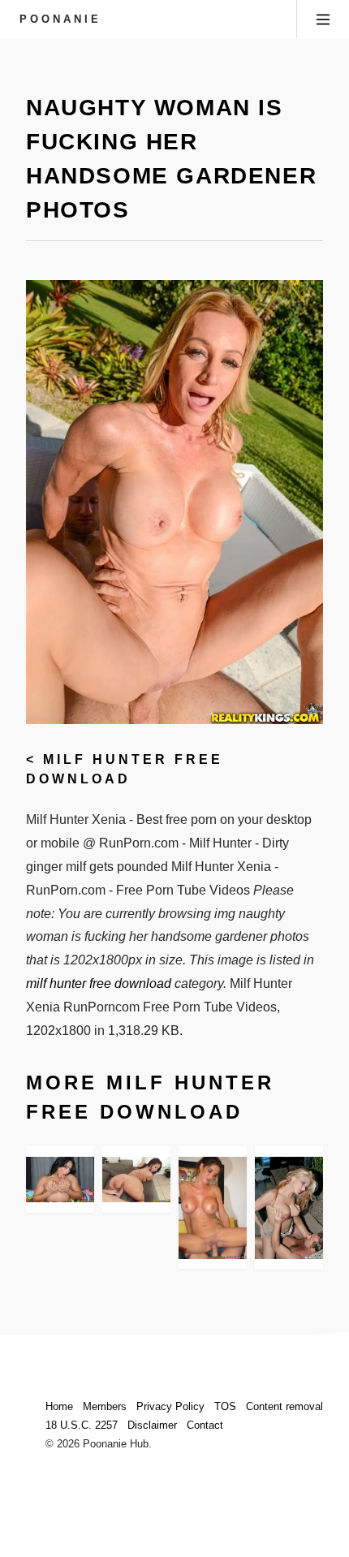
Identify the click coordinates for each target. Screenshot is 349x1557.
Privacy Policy (170, 1406)
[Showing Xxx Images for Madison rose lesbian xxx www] (136, 1179)
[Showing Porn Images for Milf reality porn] (289, 1208)
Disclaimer (152, 1425)
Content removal (284, 1406)
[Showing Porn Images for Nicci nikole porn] (213, 1207)
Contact (205, 1425)
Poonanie (60, 19)
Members (105, 1406)
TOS (225, 1406)
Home (59, 1406)
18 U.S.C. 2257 (81, 1425)
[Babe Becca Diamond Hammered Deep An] (60, 1179)
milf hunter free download (98, 983)
